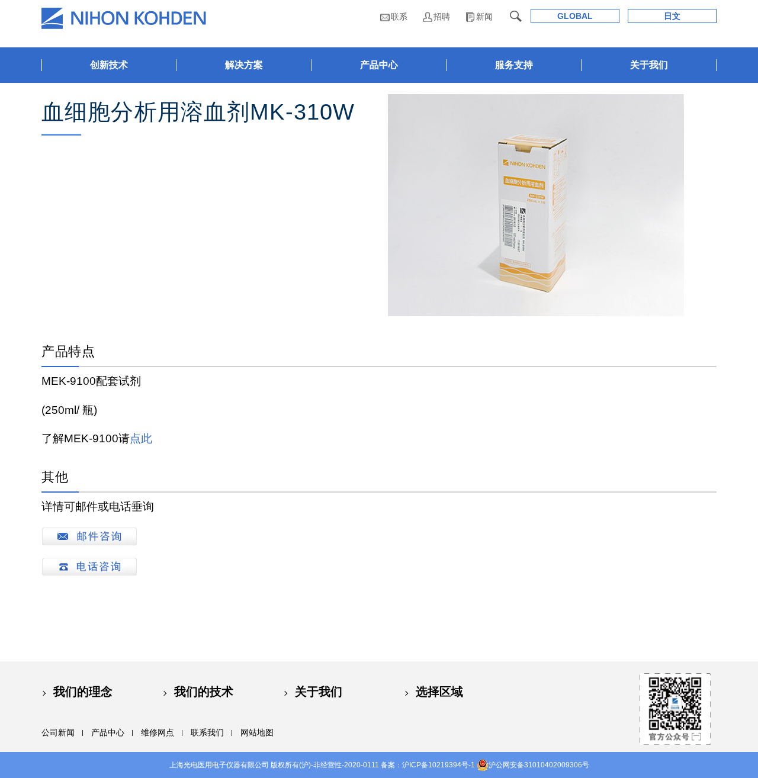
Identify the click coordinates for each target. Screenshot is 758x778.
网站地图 (257, 732)
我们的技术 (203, 691)
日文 (672, 16)
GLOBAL (575, 16)
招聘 (441, 16)
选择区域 (439, 691)
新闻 (484, 16)
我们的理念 (83, 691)
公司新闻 (58, 732)
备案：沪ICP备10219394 (421, 765)
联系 (399, 16)
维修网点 (157, 732)
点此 (141, 438)
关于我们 (318, 691)
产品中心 (107, 732)
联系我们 (207, 732)
